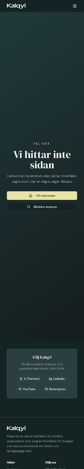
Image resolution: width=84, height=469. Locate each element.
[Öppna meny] (75, 6)
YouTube (29, 389)
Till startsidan (45, 196)
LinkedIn (59, 379)
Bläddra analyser (45, 207)
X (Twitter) (32, 379)
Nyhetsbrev (57, 389)
